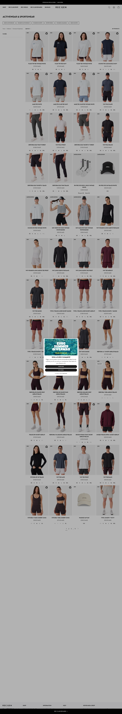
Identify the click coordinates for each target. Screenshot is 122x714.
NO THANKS (61, 370)
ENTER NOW (61, 366)
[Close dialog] (76, 340)
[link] (61, 347)
